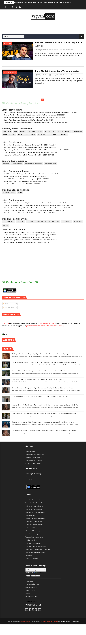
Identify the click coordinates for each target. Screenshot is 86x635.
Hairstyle (78, 222)
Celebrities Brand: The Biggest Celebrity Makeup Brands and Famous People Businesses (33, 208)
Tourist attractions (26, 135)
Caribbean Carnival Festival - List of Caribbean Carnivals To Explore (38, 379)
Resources (29, 477)
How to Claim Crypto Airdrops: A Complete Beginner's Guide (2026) (26, 145)
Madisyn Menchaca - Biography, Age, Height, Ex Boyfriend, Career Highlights (41, 354)
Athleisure (66, 222)
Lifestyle (31, 222)
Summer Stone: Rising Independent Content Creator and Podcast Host (38, 371)
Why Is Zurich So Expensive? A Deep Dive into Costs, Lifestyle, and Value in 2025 (31, 117)
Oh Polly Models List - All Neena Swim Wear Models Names (23, 242)
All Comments (9, 307)
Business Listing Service (33, 457)
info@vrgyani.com (31, 596)
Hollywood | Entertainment (34, 521)
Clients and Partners (32, 584)
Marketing (28, 555)
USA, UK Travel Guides (33, 543)
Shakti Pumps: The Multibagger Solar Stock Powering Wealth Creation (27, 174)
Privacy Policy (30, 590)
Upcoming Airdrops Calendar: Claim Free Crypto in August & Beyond (26, 147)
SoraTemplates (25, 621)
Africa (22, 131)
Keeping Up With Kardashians (35, 552)
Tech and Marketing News (34, 537)
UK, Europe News (31, 540)
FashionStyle (8, 222)
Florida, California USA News (35, 518)
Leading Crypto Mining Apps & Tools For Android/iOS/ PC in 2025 (25, 155)
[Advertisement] (43, 27)
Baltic (63, 135)
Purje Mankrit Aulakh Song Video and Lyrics (57, 71)
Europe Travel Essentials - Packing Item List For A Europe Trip (24, 120)
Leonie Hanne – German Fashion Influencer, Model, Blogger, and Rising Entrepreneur (44, 413)
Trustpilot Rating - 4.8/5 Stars (69, 621)
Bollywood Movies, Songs (33, 509)
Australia (7, 131)
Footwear (41, 222)
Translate (41, 572)
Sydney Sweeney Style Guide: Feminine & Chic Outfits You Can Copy (27, 240)
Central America (35, 131)
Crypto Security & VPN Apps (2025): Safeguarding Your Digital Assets (26, 152)
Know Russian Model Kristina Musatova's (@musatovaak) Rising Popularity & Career (44, 430)
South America (64, 131)
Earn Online (29, 480)
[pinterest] (12, 7)
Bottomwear (53, 222)
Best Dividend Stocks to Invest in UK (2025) (18, 184)
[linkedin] (20, 7)
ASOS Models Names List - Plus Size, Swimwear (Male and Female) (26, 235)
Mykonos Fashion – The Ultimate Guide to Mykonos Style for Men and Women (30, 115)
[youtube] (5, 7)
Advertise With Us (31, 587)
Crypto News (50, 164)
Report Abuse (30, 601)
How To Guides (30, 528)
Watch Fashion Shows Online (35, 503)
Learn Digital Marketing (33, 474)
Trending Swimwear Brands (34, 500)
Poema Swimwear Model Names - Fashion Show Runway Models (25, 232)
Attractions (50, 131)
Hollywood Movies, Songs (33, 524)
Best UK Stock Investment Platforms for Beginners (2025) (23, 179)
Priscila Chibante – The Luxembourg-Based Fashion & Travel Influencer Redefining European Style (36, 112)
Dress (5, 225)
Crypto (6, 164)
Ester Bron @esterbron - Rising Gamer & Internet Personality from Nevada (40, 396)
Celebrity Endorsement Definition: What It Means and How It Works (26, 213)
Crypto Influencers (33, 164)
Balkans (41, 135)
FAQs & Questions (31, 559)
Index (20, 193)
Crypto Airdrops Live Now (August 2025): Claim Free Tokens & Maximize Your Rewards (32, 150)
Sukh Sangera (11, 72)
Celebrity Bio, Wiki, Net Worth (35, 512)
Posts (6, 304)
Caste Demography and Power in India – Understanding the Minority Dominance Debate (45, 362)
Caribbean (77, 131)
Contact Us (29, 581)
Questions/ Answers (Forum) (34, 531)
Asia (15, 131)
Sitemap (28, 593)
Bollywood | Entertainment (34, 506)
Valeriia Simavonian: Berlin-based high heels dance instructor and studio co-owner (31, 203)
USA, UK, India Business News (35, 546)
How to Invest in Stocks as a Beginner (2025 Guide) (21, 176)
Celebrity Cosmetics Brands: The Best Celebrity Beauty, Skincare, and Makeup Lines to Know (34, 205)
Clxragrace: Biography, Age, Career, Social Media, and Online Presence (42, 2)
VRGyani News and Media (49, 621)
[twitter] (16, 7)
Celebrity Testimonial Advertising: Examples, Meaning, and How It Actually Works (30, 210)
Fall (13, 193)
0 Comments (69, 50)
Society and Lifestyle (32, 534)
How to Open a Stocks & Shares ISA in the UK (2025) (21, 181)
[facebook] (9, 7)
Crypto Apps (17, 164)
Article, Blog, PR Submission (34, 454)
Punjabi (8, 44)
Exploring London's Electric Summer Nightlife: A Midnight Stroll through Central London (32, 122)
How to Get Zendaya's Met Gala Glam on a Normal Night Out (24, 237)
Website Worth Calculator (33, 460)
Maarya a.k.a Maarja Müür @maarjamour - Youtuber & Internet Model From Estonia (43, 422)
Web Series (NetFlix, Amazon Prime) (37, 549)
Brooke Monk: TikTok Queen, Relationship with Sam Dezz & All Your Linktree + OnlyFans (45, 405)
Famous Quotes (30, 515)
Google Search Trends (32, 463)
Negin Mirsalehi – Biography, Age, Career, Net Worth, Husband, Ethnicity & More (42, 388)
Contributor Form (31, 451)
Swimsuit (20, 222)
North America (9, 135)
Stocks (6, 193)
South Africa (53, 135)
